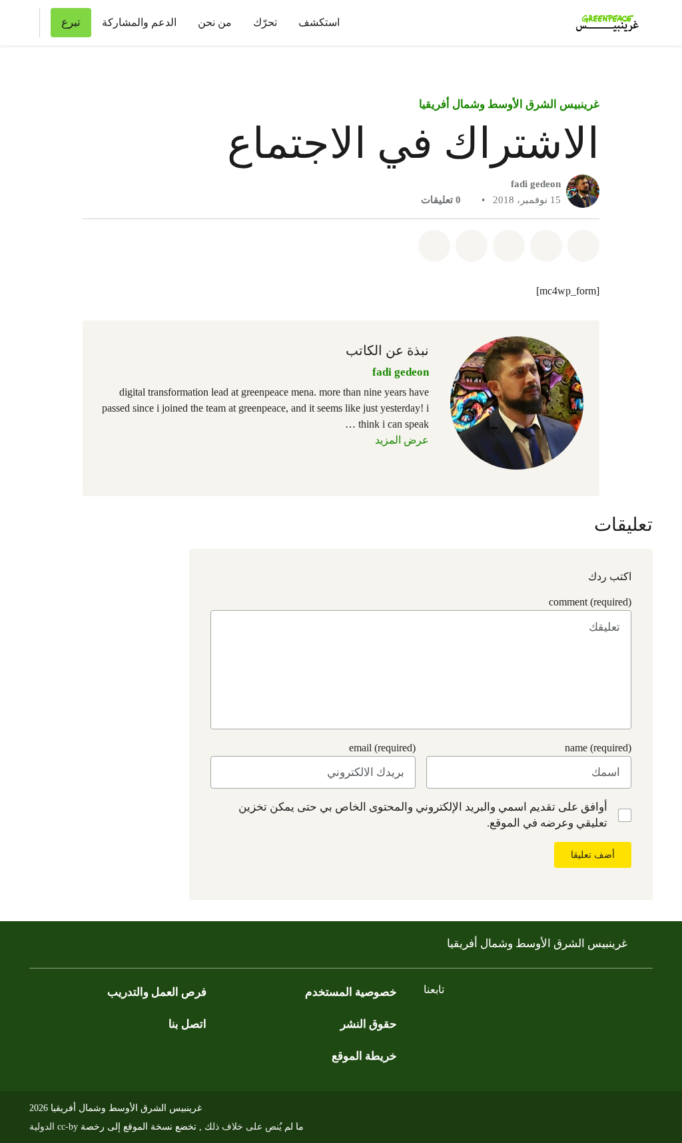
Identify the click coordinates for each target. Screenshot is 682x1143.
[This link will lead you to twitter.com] (591, 1023)
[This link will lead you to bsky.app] (432, 1023)
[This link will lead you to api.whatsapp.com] (458, 1023)
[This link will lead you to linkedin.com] (485, 1023)
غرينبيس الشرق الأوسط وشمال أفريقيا (509, 104)
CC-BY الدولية (53, 1127)
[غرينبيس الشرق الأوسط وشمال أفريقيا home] (603, 22)
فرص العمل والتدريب (156, 992)
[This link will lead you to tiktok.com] (511, 1023)
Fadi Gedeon (536, 184)
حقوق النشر (368, 1024)
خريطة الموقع (364, 1056)
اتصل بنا (187, 1024)
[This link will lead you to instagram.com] (565, 1023)
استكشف (319, 22)
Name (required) (598, 747)
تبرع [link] (71, 22)
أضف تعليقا (593, 855)
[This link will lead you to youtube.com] (538, 1023)
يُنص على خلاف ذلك (242, 1127)
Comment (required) (590, 601)
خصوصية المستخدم (351, 992)
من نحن (215, 22)
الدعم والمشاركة (139, 22)
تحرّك (265, 22)
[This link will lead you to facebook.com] (618, 1023)
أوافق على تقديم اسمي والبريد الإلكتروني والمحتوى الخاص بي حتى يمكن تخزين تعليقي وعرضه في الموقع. (422, 815)
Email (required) (382, 747)
